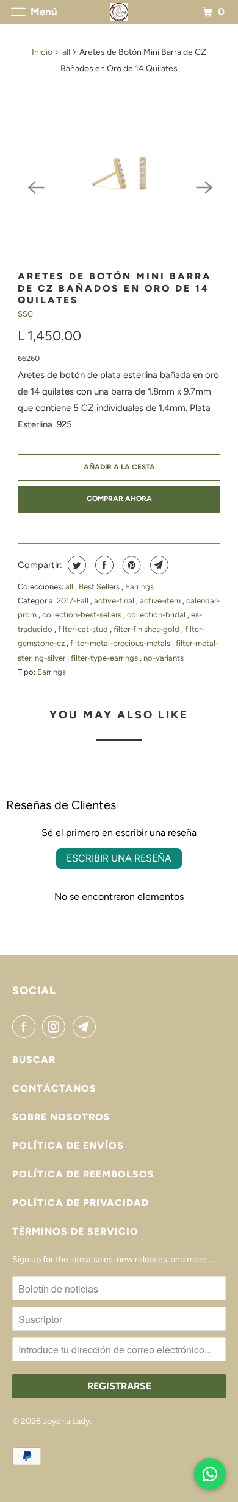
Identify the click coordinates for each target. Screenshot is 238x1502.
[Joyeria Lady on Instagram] (56, 1026)
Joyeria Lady (66, 1421)
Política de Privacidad (80, 1203)
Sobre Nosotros (61, 1117)
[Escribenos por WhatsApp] (210, 1474)
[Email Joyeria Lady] (87, 1026)
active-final (115, 600)
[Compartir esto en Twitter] (75, 565)
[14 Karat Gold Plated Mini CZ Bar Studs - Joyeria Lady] (119, 173)
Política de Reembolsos (83, 1174)
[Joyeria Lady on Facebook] (26, 1026)
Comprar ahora (119, 498)
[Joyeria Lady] (119, 12)
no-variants (163, 657)
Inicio (42, 52)
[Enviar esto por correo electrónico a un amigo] (157, 565)
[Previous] (34, 186)
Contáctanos (54, 1088)
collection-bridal (157, 614)
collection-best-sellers (82, 614)
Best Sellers (100, 586)
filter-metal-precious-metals (121, 643)
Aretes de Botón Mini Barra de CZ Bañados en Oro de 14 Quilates (115, 288)
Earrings (139, 586)
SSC (25, 313)
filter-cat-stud (84, 629)
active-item (161, 600)
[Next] (203, 186)
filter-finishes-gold (147, 629)
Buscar (34, 1059)
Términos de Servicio (75, 1231)
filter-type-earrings (105, 657)
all (66, 52)
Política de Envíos (68, 1145)
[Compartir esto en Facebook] (103, 565)
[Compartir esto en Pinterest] (130, 565)
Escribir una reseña (119, 858)
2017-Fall (73, 600)
